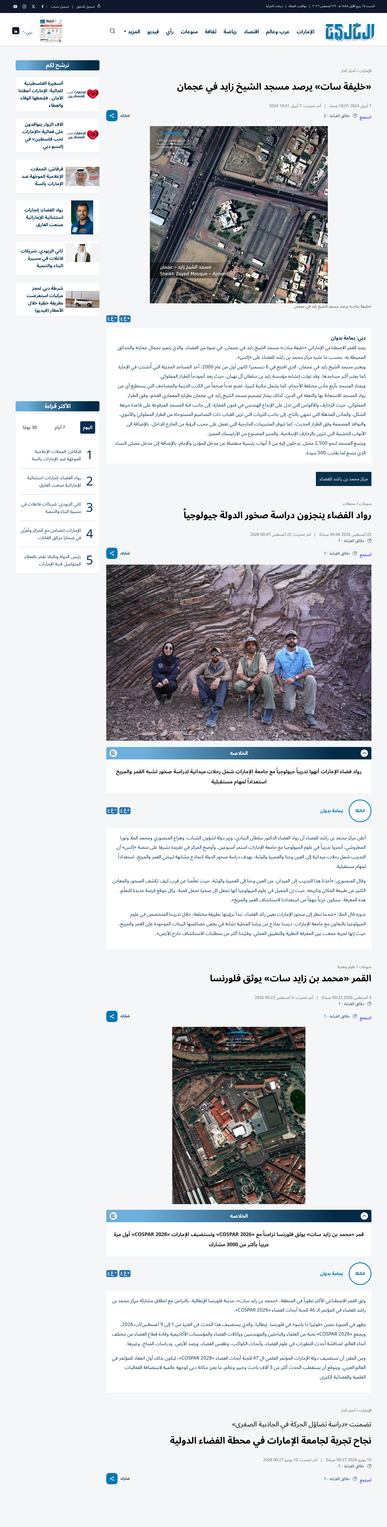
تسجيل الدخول (85, 6)
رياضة (230, 31)
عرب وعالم (278, 31)
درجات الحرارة (274, 6)
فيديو (153, 31)
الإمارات (305, 31)
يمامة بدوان (331, 810)
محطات (349, 504)
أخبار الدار (348, 71)
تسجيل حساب (60, 6)
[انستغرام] (24, 6)
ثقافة (210, 31)
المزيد (134, 31)
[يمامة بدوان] (360, 811)
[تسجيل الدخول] (98, 6)
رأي (170, 31)
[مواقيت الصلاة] (15, 32)
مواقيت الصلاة (298, 6)
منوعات (189, 31)
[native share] (112, 115)
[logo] (350, 32)
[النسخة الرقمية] (51, 32)
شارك (125, 115)
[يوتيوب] (15, 6)
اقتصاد (251, 31)
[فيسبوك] (42, 6)
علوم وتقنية (346, 967)
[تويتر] (33, 6)
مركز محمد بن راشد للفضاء (344, 479)
